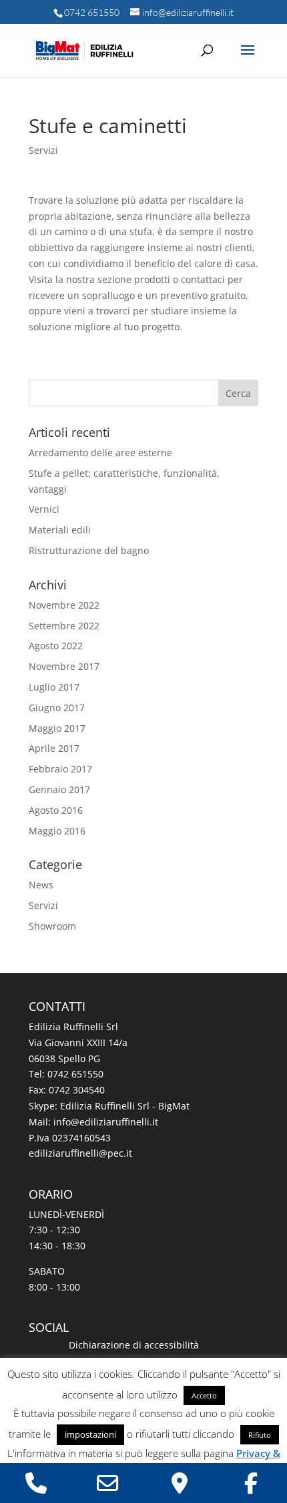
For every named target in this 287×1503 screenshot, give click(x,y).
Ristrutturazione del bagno (89, 550)
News (41, 884)
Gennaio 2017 (59, 789)
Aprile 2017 (54, 748)
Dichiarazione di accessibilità (134, 1345)
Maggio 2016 (57, 830)
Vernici (44, 509)
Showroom (52, 926)
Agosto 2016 (56, 810)
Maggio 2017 (57, 728)
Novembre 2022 (64, 605)
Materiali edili (60, 529)
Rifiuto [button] (259, 1435)
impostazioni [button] (90, 1434)
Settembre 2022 (64, 625)
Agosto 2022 (56, 645)
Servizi (43, 150)
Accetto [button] (204, 1395)
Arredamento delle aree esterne (100, 452)
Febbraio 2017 (60, 768)
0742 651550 (91, 12)
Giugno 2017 (57, 707)
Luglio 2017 (54, 687)
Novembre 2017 (64, 666)
